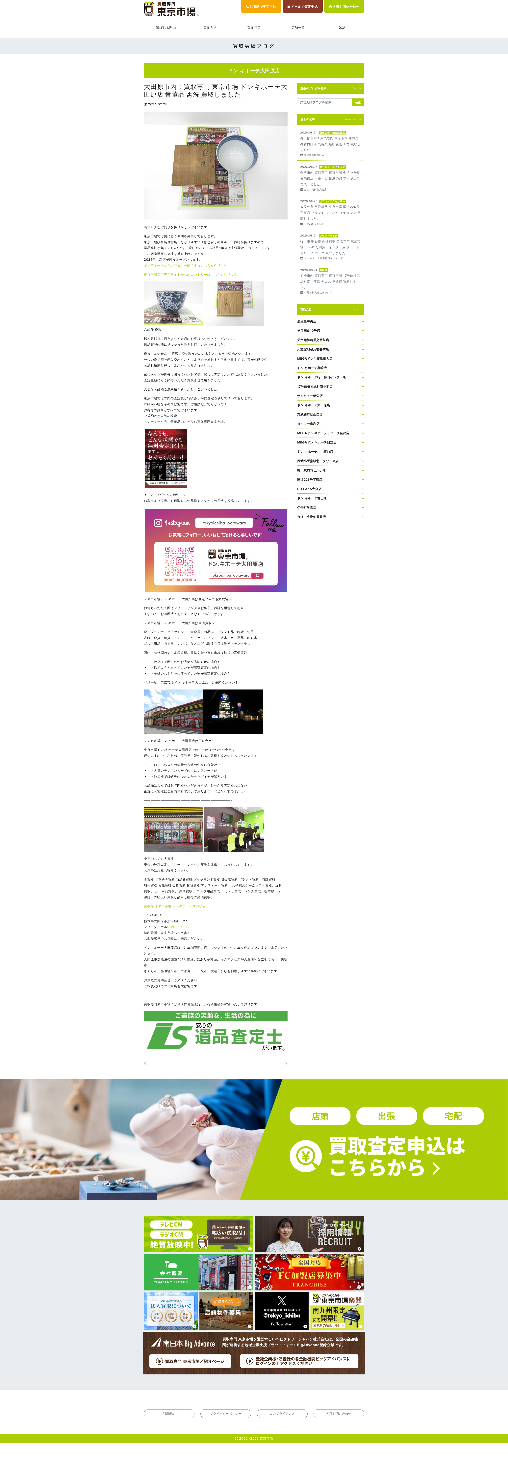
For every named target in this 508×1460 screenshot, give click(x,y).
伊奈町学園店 (306, 507)
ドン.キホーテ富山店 (312, 498)
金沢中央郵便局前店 (311, 517)
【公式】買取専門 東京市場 (171, 9)
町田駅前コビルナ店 (311, 470)
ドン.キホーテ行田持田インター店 (321, 377)
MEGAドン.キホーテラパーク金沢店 (323, 433)
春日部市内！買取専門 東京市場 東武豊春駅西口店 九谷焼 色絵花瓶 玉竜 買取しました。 (330, 143)
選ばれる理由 (166, 28)
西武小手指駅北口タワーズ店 (318, 461)
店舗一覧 (298, 28)
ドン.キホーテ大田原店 (313, 405)
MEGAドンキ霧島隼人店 (314, 358)
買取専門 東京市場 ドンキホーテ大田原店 (175, 906)
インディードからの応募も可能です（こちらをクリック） (187, 265)
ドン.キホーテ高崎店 (312, 368)
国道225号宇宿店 (309, 480)
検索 (358, 102)
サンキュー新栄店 (310, 396)
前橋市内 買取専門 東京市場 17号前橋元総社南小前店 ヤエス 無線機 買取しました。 (330, 281)
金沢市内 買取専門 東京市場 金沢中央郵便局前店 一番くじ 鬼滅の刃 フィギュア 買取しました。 (330, 178)
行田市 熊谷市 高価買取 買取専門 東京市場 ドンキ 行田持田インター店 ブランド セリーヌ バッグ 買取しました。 (330, 246)
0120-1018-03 (179, 927)
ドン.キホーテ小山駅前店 (315, 452)
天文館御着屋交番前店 (313, 340)
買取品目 (254, 28)
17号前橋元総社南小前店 (315, 386)
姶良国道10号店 (308, 331)
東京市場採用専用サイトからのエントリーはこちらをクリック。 (192, 275)
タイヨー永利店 (308, 424)
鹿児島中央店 (306, 321)
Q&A (342, 28)
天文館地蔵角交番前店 (313, 349)
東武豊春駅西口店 (310, 414)
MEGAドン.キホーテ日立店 (317, 442)
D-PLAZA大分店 (309, 489)
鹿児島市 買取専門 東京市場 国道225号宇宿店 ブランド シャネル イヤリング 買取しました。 (330, 212)
